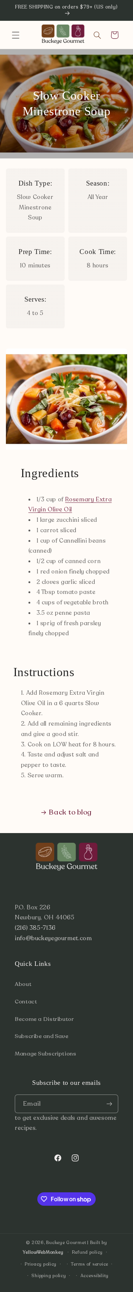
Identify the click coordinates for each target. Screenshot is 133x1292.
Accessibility (95, 1276)
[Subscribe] (109, 1104)
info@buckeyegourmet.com (53, 938)
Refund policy (87, 1252)
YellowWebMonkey (43, 1252)
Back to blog (70, 812)
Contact (26, 1001)
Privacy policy (41, 1264)
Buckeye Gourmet (66, 1243)
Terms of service (89, 1264)
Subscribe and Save (41, 1036)
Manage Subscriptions (45, 1053)
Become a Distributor (44, 1019)
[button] (15, 35)
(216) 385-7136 (35, 928)
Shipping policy (48, 1276)
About (23, 984)
